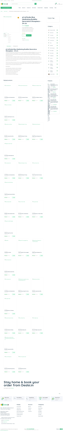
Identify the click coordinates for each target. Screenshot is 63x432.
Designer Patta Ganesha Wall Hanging (9, 213)
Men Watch (40, 406)
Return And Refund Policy (20, 411)
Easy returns (57, 397)
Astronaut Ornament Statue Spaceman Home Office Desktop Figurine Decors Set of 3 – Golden (23, 97)
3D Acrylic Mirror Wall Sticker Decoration (23, 213)
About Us (2, 0)
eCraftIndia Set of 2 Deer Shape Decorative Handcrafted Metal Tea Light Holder (37, 213)
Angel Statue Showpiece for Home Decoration (37, 136)
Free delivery (19, 397)
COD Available (45, 397)
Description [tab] (9, 46)
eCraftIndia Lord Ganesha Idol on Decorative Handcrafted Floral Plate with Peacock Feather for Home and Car (9, 174)
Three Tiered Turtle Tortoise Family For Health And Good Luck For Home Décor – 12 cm (37, 174)
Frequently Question (20, 414)
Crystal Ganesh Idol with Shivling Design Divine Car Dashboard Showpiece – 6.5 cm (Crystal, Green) (9, 194)
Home (1, 11)
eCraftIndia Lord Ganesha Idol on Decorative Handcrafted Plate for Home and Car (9, 97)
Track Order (12, 0)
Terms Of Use (19, 408)
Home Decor (6, 11)
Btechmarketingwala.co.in (4, 430)
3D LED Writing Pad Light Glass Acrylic (9, 368)
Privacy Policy (19, 406)
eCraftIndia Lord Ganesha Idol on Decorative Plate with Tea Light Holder (9, 291)
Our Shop (9, 0)
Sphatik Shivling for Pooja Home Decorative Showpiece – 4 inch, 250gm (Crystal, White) (23, 174)
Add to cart (29, 35)
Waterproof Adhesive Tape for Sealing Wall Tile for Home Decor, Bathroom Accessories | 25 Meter (37, 97)
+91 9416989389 (39, 0)
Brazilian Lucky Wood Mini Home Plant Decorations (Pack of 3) (9, 349)
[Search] (35, 4)
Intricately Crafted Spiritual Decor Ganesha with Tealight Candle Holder (9, 155)
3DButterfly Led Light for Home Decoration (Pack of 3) (23, 291)
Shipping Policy (19, 409)
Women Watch (40, 408)
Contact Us (5, 0)
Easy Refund (31, 397)
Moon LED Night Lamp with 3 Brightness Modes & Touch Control (37, 329)
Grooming (39, 414)
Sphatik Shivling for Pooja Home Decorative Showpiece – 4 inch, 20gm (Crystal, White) (23, 136)
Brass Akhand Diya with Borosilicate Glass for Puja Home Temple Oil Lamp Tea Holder (22, 329)
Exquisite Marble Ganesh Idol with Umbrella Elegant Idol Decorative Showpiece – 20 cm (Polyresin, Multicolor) (9, 271)
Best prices (7, 397)
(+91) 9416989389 (6, 420)
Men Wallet (40, 411)
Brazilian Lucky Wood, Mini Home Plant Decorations (8, 136)
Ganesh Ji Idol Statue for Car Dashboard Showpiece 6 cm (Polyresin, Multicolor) (9, 116)
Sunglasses (39, 409)
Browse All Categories (6, 7)
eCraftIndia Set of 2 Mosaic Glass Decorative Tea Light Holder (9, 310)
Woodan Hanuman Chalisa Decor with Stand (8, 329)
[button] (18, 17)
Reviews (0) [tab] (15, 46)
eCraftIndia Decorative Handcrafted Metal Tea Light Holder (23, 368)
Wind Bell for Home (7, 252)
